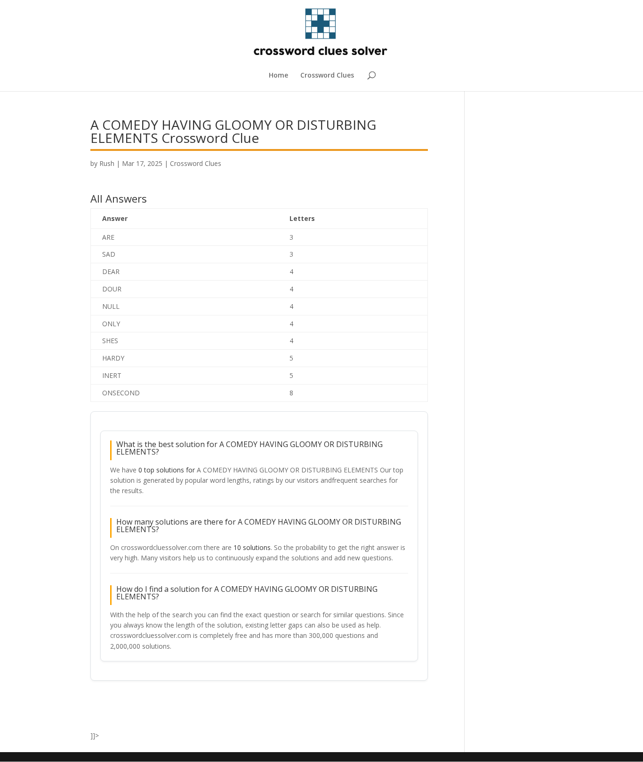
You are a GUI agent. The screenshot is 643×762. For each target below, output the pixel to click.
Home (278, 75)
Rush (106, 163)
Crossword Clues (327, 75)
